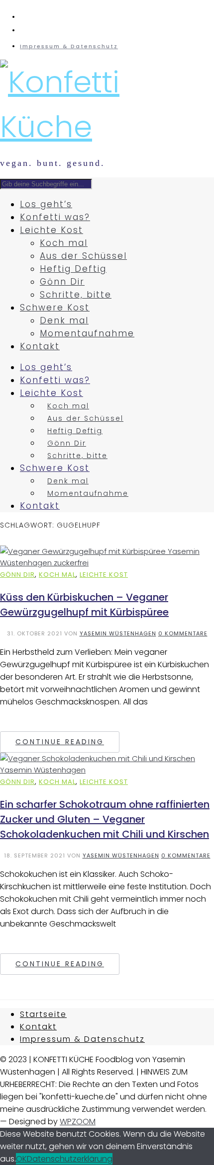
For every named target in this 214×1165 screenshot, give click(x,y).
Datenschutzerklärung (69, 1159)
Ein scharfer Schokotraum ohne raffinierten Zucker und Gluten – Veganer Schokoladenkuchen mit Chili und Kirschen (105, 819)
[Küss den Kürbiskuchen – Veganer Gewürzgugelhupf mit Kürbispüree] (107, 562)
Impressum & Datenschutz (69, 46)
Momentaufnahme (87, 333)
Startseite (43, 1014)
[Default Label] (24, 17)
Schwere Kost (55, 307)
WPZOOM (78, 1121)
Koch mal (64, 243)
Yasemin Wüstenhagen (118, 633)
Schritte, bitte (75, 295)
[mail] (24, 30)
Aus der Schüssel (83, 256)
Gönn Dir (62, 282)
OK (21, 1159)
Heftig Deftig (73, 269)
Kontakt (40, 346)
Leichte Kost (51, 230)
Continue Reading (59, 742)
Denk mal (64, 320)
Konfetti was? (55, 217)
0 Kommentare (183, 633)
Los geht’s (46, 204)
